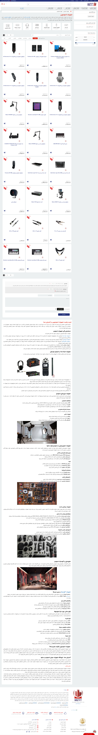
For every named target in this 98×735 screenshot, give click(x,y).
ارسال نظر (63, 314)
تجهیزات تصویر (67, 8)
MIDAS (26, 703)
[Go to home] (70, 11)
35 (62, 277)
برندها (56, 707)
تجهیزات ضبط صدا (66, 336)
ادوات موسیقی (59, 8)
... (64, 277)
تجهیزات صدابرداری (93, 8)
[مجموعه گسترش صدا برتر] (92, 4)
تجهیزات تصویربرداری (66, 341)
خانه (95, 0)
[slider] (94, 42)
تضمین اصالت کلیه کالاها (58, 712)
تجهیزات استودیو (63, 722)
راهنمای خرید (49, 725)
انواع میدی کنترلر (27, 17)
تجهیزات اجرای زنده (85, 8)
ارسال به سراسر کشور (31, 712)
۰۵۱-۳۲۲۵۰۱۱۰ (13, 0)
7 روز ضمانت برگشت (44, 712)
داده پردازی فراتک (74, 731)
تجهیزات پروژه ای (50, 8)
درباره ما (77, 0)
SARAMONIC (58, 703)
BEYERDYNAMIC (47, 703)
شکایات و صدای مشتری (47, 729)
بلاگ (81, 0)
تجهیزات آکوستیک (66, 592)
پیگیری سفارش (86, 0)
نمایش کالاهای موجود (89, 26)
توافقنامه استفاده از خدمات (47, 731)
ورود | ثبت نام (5, 3)
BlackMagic (66, 705)
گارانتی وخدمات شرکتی (17, 712)
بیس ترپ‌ (68, 596)
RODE (67, 703)
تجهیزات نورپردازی (76, 8)
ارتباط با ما (72, 0)
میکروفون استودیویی (7, 17)
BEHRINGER (35, 703)
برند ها (91, 0)
